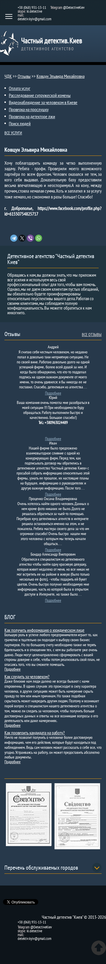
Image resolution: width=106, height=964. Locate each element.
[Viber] (30, 238)
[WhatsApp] (38, 238)
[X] (22, 238)
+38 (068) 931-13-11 (32, 7)
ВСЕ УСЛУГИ (13, 133)
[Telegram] (13, 238)
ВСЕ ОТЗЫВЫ (92, 335)
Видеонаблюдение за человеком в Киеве (43, 102)
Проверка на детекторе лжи (32, 116)
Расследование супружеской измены (40, 95)
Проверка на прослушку (29, 109)
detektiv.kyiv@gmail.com (34, 18)
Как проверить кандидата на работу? (34, 733)
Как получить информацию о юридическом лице (44, 630)
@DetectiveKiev (74, 7)
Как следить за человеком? (26, 676)
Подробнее (53, 393)
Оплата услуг (19, 88)
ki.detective (34, 11)
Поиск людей (20, 123)
